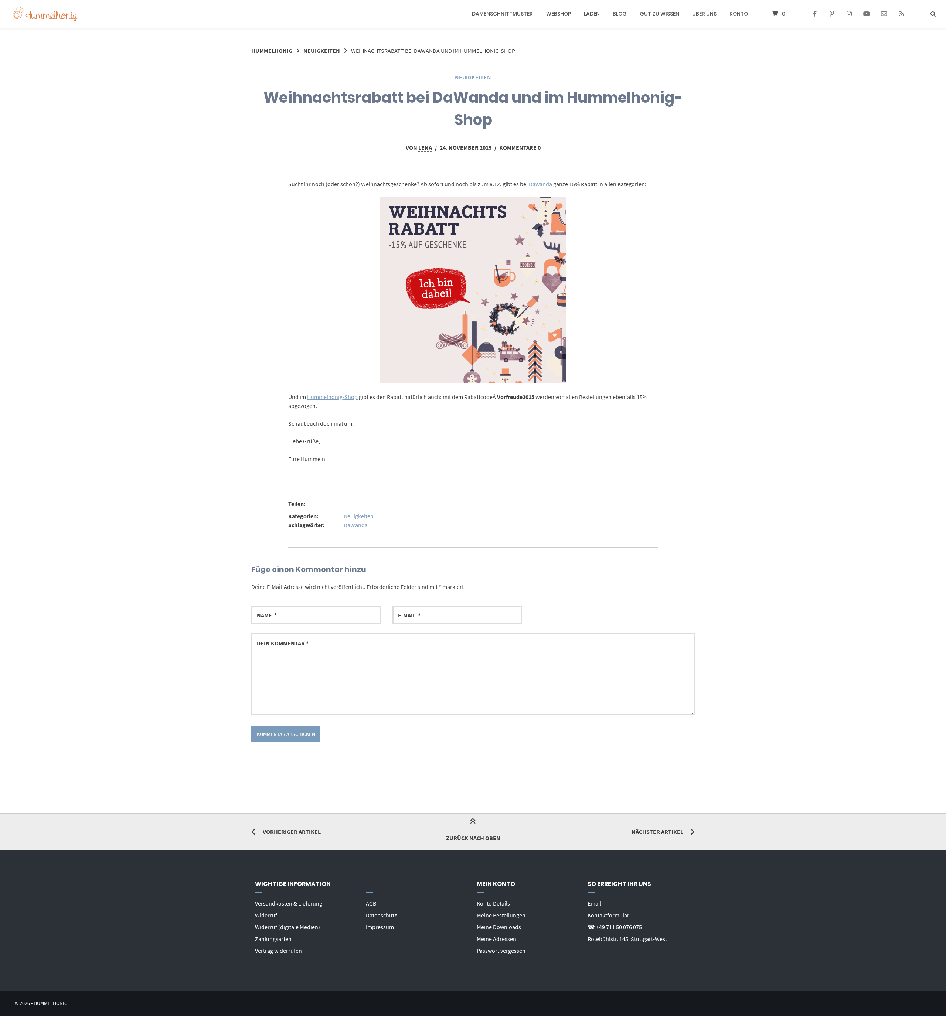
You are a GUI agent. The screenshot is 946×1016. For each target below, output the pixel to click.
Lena (425, 147)
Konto (738, 13)
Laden (592, 13)
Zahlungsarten (273, 938)
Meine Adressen (496, 938)
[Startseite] (45, 14)
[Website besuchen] (901, 14)
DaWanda (356, 525)
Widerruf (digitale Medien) (287, 927)
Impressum (380, 927)
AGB (371, 903)
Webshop (558, 13)
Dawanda (540, 184)
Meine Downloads (499, 927)
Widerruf (266, 915)
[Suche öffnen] (933, 14)
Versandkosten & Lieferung (288, 903)
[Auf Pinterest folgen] (832, 14)
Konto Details (493, 903)
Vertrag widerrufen (278, 950)
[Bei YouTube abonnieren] (867, 14)
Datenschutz (381, 915)
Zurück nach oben (473, 838)
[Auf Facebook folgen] (814, 14)
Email (594, 903)
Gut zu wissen (659, 13)
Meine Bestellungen (501, 915)
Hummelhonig (271, 50)
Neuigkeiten (321, 50)
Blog (620, 13)
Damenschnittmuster (502, 13)
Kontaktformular (608, 915)
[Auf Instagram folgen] (849, 14)
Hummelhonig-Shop (332, 396)
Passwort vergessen (501, 950)
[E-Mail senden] (884, 14)
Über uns (704, 13)
